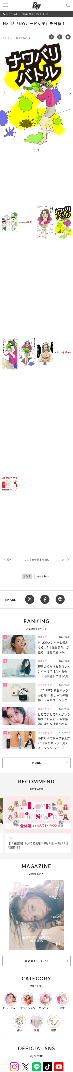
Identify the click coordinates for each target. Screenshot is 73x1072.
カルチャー (17, 14)
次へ (64, 559)
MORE (36, 762)
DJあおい (43, 576)
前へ (9, 559)
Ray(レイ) (6, 14)
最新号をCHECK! (36, 961)
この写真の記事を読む (36, 559)
